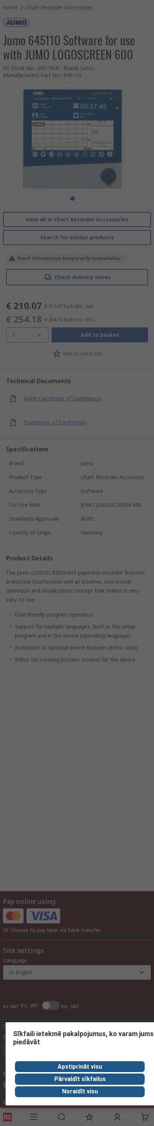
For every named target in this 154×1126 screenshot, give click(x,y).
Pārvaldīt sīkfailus (80, 1079)
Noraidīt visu (80, 1091)
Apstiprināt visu (80, 1066)
